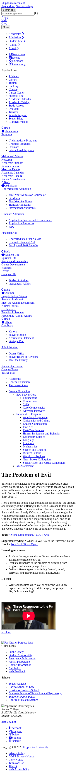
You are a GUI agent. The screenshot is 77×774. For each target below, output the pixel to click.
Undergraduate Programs (23, 140)
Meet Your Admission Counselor (27, 194)
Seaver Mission (17, 334)
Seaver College (17, 683)
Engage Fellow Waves (14, 296)
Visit (4, 20)
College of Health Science (23, 699)
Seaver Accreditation (13, 179)
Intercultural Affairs (20, 283)
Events (16, 57)
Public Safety (16, 651)
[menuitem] (42, 34)
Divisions (14, 146)
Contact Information (20, 664)
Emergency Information (22, 658)
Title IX (13, 766)
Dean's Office (16, 353)
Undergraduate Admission (16, 188)
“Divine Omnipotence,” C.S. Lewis (28, 534)
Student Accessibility (20, 655)
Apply (5, 17)
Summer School (10, 166)
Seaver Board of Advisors (23, 356)
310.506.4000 (9, 721)
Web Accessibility (19, 769)
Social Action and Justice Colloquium (44, 462)
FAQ (11, 226)
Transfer (13, 112)
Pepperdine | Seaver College (17, 6)
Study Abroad (16, 105)
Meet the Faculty (10, 169)
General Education (19, 391)
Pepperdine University (35, 747)
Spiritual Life (16, 95)
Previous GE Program (28, 414)
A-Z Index (15, 668)
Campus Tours (9, 369)
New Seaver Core (26, 394)
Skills (26, 404)
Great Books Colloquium (37, 459)
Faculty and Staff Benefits (23, 245)
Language (28, 440)
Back (6, 127)
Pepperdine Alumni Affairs (16, 315)
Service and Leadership (14, 261)
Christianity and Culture (36, 420)
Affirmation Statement (21, 338)
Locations (17, 60)
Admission (15, 37)
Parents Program (18, 115)
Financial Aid (9, 232)
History (13, 331)
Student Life (16, 41)
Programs (6, 134)
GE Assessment (24, 465)
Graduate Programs (19, 143)
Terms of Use (16, 762)
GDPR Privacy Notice (21, 756)
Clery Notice (16, 759)
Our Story (7, 325)
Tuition (13, 82)
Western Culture (32, 452)
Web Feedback (17, 671)
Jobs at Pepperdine (19, 661)
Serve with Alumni (12, 299)
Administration (9, 347)
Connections (30, 401)
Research (6, 159)
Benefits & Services (12, 312)
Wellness (6, 267)
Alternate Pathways (34, 410)
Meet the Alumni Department (17, 302)
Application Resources (21, 223)
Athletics (14, 76)
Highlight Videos (18, 121)
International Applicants (22, 207)
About (12, 48)
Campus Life (8, 274)
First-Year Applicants (20, 201)
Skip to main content (13, 3)
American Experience (35, 417)
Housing (13, 89)
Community (19, 64)
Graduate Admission (13, 214)
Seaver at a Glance (12, 366)
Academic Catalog (19, 102)
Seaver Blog (16, 118)
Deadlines (14, 198)
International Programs (21, 150)
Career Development (13, 264)
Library (13, 79)
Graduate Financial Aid (22, 242)
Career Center (16, 92)
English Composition (35, 423)
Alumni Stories (9, 305)
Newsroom (18, 54)
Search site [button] (9, 9)
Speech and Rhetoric (34, 449)
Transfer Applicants (20, 204)
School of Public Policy (22, 696)
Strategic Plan (16, 341)
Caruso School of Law (21, 686)
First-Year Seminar (33, 430)
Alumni (13, 44)
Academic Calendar (20, 99)
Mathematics (30, 446)
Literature (28, 443)
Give (4, 23)
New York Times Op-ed (24, 544)
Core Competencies (34, 407)
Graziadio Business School (24, 690)
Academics (15, 33)
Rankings (14, 86)
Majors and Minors (12, 156)
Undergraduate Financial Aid (25, 238)
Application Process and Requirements (30, 220)
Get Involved (8, 309)
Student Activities (18, 280)
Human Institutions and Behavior (41, 433)
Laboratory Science (34, 436)
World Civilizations (34, 456)
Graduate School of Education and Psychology (35, 693)
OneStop (14, 108)
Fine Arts (28, 427)
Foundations (30, 397)
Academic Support (12, 162)
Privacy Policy (17, 753)
